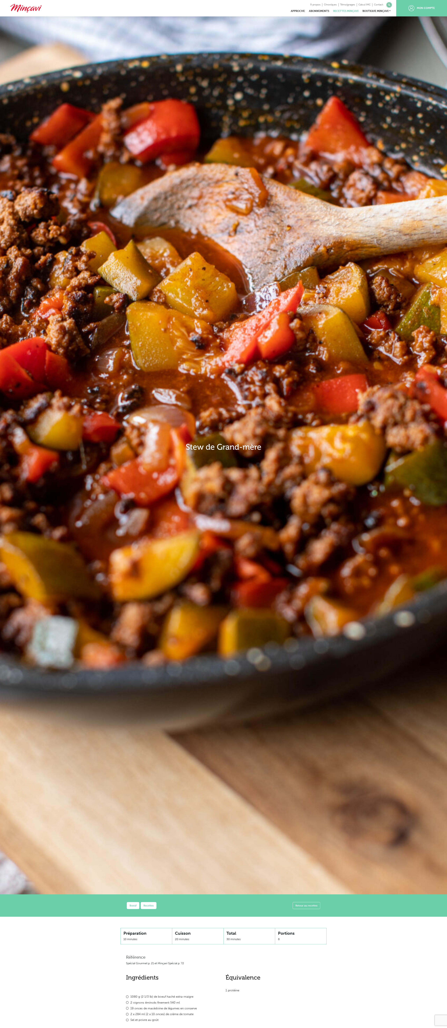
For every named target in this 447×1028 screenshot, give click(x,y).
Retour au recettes (306, 905)
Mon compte (425, 8)
